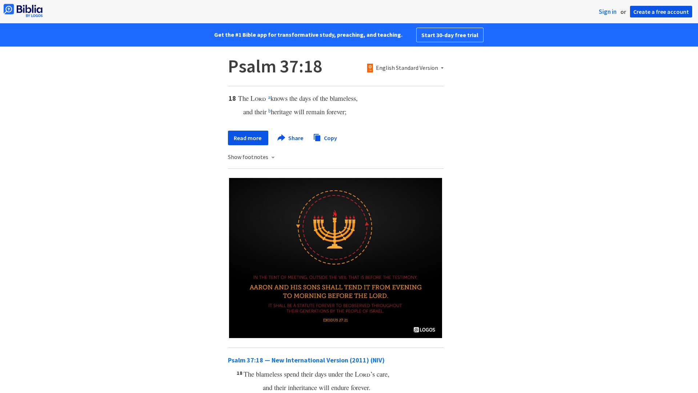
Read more (248, 138)
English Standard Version (407, 68)
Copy (330, 137)
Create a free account (661, 11)
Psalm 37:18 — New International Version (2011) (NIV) (306, 360)
